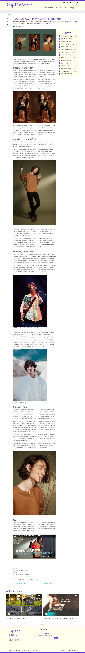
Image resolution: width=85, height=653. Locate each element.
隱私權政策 (24, 650)
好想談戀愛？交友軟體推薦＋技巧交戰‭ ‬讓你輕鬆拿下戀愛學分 (60, 618)
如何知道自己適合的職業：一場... (68, 49)
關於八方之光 (12, 650)
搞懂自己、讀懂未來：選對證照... (68, 52)
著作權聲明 (18, 650)
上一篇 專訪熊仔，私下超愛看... (20, 583)
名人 (9, 11)
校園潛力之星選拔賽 (48, 7)
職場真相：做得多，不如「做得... (68, 47)
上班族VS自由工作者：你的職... (68, 57)
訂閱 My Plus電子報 (64, 2)
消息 (66, 7)
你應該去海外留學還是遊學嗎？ (68, 55)
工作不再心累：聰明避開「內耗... (68, 36)
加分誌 (15, 26)
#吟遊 (27, 579)
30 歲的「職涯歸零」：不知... (68, 44)
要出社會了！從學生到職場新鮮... (68, 74)
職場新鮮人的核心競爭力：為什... (68, 41)
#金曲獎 (31, 579)
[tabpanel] (23, 607)
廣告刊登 (35, 650)
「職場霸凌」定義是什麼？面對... (68, 65)
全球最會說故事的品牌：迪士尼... (68, 60)
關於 (73, 8)
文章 (61, 7)
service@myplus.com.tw (16, 639)
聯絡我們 (30, 650)
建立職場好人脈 (64, 63)
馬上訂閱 (56, 638)
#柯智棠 (36, 579)
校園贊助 (72, 7)
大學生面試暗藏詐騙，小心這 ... (68, 71)
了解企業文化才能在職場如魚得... (68, 68)
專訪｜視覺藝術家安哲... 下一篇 (49, 583)
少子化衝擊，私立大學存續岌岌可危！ (17, 618)
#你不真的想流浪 (20, 579)
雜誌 (57, 7)
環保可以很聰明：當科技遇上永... (68, 38)
